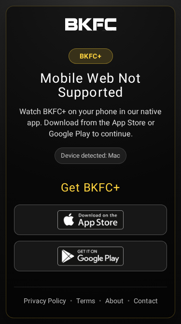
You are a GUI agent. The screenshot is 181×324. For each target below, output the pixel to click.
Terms (85, 301)
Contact (146, 301)
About (114, 301)
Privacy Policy (45, 301)
